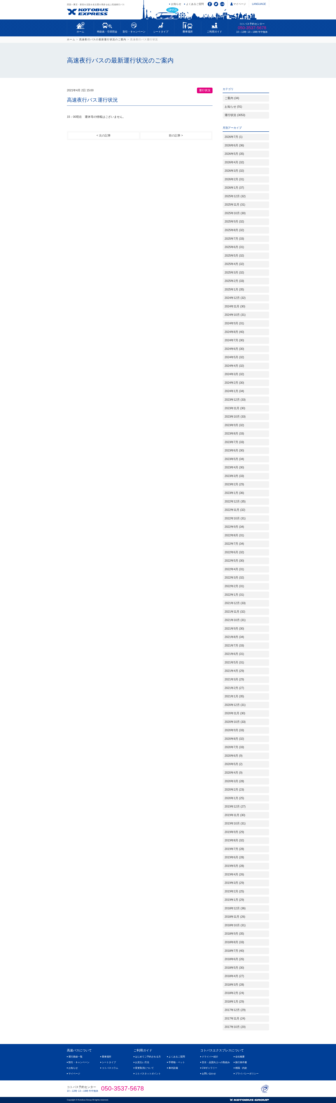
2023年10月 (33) (235, 416)
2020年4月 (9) (233, 772)
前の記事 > (176, 135)
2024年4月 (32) (234, 365)
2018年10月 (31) (235, 925)
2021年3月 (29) (234, 679)
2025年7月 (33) (234, 238)
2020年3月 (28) (234, 781)
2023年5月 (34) (234, 459)
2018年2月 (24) (234, 993)
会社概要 (240, 1056)
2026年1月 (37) (234, 187)
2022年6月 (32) (234, 552)
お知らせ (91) (233, 106)
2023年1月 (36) (234, 492)
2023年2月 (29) (234, 484)
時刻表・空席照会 (107, 31)
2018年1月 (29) (234, 1001)
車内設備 (173, 1068)
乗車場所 (188, 31)
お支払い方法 (142, 1062)
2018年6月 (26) (234, 959)
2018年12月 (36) (235, 908)
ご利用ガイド (214, 31)
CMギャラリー (209, 1068)
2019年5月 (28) (234, 865)
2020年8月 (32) (234, 738)
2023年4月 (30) (234, 467)
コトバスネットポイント (148, 1073)
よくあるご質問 (195, 4)
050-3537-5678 (252, 27)
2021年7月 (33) (234, 645)
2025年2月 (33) (234, 280)
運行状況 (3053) (235, 115)
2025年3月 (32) (234, 272)
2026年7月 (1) (233, 136)
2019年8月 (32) (234, 840)
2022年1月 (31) (234, 594)
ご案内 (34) (232, 98)
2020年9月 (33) (234, 730)
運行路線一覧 (75, 1056)
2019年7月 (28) (234, 849)
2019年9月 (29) (234, 832)
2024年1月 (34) (234, 391)
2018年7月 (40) (234, 950)
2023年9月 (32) (234, 425)
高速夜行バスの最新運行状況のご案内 (102, 39)
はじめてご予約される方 (148, 1056)
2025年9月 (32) (234, 221)
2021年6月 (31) (234, 653)
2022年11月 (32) (235, 509)
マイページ (239, 4)
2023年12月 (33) (235, 399)
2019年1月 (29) (234, 899)
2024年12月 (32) (235, 297)
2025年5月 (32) (234, 255)
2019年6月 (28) (234, 857)
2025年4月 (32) (234, 264)
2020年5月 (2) (233, 764)
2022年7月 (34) (234, 543)
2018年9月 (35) (234, 933)
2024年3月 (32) (234, 374)
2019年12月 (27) (235, 806)
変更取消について (144, 1068)
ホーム (80, 31)
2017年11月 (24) (235, 1018)
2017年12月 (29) (235, 1010)
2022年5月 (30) (234, 560)
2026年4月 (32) (234, 162)
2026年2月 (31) (234, 179)
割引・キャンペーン (134, 31)
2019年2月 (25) (234, 891)
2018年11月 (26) (235, 916)
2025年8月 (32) (234, 230)
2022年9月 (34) (234, 526)
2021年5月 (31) (234, 662)
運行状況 (205, 90)
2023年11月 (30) (235, 408)
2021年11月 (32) (235, 611)
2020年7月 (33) (234, 747)
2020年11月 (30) (235, 713)
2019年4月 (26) (234, 874)
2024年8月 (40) (234, 331)
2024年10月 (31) (235, 314)
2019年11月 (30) (235, 815)
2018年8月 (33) (234, 942)
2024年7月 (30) (234, 340)
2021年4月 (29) (234, 670)
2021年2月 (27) (234, 688)
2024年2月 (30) (234, 382)
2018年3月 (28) (234, 984)
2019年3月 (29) (234, 882)
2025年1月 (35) (234, 289)
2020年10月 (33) (235, 721)
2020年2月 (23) (234, 789)
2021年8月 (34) (234, 637)
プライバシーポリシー (247, 1073)
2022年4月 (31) (234, 569)
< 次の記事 (103, 135)
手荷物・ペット (177, 1062)
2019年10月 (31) (235, 823)
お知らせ (176, 4)
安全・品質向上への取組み (216, 1062)
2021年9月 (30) (234, 628)
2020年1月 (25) (234, 798)
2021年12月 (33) (235, 603)
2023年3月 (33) (234, 476)
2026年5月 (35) (234, 153)
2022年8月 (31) (234, 535)
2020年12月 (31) (235, 704)
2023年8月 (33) (234, 433)
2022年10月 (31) (235, 518)
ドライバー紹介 (210, 1056)
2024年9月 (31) (234, 323)
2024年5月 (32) (234, 357)
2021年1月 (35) (234, 696)
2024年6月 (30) (234, 348)
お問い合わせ (209, 1073)
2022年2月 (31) (234, 586)
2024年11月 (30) (235, 306)
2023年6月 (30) (234, 450)
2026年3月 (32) (234, 170)
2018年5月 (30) (234, 967)
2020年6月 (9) (233, 755)
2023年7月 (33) (234, 442)
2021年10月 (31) (235, 620)
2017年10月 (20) (235, 1026)
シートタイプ (160, 31)
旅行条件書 (241, 1062)
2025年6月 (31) (234, 247)
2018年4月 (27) (234, 976)
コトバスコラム (110, 1068)
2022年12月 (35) (235, 501)
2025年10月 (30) (235, 213)
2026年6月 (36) (234, 145)
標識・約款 (241, 1068)
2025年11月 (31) (235, 204)
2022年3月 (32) (234, 577)
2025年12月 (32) (235, 196)
